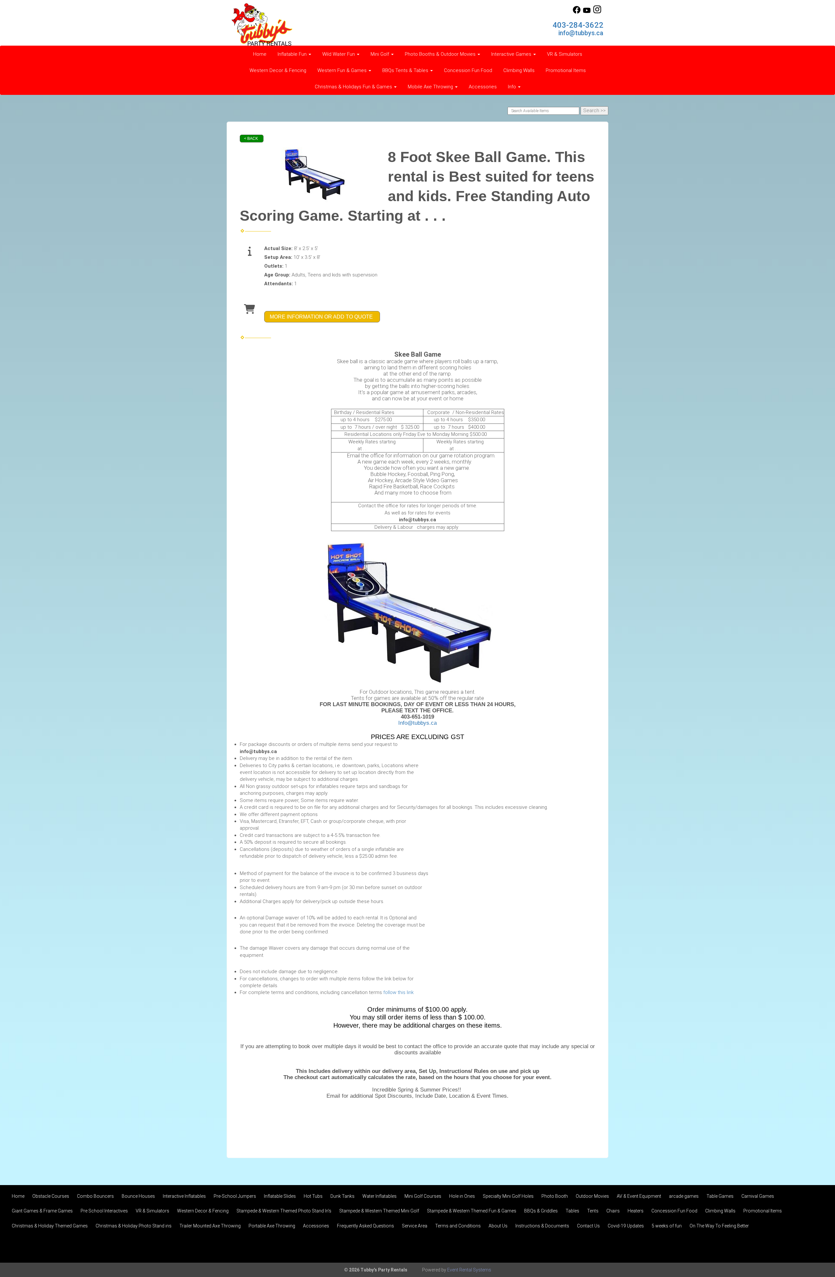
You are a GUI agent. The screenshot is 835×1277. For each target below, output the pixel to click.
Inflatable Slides (280, 1196)
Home (259, 54)
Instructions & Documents (542, 1225)
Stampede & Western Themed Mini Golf (379, 1210)
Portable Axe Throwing (272, 1225)
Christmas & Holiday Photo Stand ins (134, 1225)
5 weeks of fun (667, 1225)
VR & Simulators (564, 54)
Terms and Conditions (458, 1225)
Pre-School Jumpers (235, 1196)
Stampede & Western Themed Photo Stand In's (283, 1210)
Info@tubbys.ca (417, 723)
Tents (593, 1210)
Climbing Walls (519, 70)
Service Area (414, 1225)
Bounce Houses (138, 1196)
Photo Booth (554, 1196)
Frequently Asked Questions (365, 1225)
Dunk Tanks (342, 1196)
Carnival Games (757, 1196)
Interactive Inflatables (184, 1196)
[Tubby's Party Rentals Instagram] (597, 12)
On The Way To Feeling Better (719, 1225)
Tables (572, 1210)
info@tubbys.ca (580, 33)
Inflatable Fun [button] (293, 54)
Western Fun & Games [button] (342, 70)
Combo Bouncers (95, 1196)
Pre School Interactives (104, 1210)
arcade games (684, 1196)
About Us (498, 1225)
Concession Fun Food (468, 70)
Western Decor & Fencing (278, 70)
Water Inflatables (379, 1196)
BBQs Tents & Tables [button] (406, 70)
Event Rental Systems (469, 1269)
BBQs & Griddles (541, 1210)
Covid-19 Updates (626, 1225)
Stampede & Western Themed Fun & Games (471, 1210)
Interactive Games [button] (512, 54)
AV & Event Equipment (639, 1196)
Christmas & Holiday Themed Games (50, 1225)
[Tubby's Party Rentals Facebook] (577, 12)
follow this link (398, 992)
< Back (251, 138)
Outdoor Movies (592, 1196)
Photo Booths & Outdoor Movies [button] (441, 54)
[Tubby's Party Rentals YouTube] (587, 12)
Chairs (613, 1210)
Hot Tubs (313, 1196)
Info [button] (512, 87)
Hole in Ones (462, 1196)
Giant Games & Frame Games (42, 1210)
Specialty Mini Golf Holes (508, 1196)
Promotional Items (566, 70)
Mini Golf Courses (422, 1196)
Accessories (483, 87)
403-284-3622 (578, 25)
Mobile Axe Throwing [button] (431, 87)
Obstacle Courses (50, 1196)
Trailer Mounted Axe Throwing (210, 1225)
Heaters (636, 1210)
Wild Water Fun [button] (339, 54)
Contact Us (588, 1225)
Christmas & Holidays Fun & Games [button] (354, 87)
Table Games (720, 1196)
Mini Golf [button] (380, 54)
